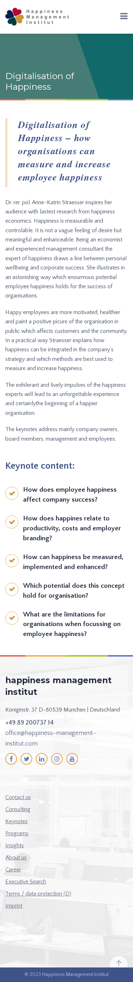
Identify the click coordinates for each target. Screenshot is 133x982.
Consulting (18, 809)
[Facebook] (11, 759)
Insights (14, 845)
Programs (16, 833)
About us (16, 857)
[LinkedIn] (42, 759)
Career (13, 869)
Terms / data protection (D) (38, 894)
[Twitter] (26, 759)
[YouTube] (72, 759)
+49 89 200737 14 (29, 722)
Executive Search (25, 881)
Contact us (18, 797)
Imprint (13, 906)
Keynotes (16, 821)
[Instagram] (57, 759)
